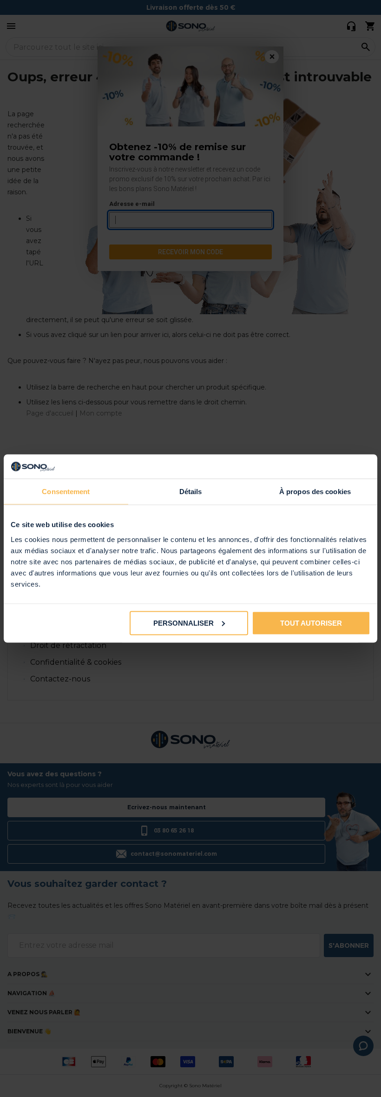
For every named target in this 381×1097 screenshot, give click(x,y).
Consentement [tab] (66, 492)
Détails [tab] (190, 492)
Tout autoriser (311, 623)
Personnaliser (183, 623)
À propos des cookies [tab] (315, 492)
